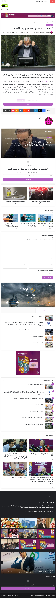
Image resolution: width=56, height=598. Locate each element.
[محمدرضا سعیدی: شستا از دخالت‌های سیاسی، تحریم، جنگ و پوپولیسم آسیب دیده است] (10, 218)
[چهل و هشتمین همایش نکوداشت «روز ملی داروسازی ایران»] (27, 218)
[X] (40, 110)
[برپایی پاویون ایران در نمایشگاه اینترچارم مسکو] (49, 426)
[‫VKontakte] (21, 110)
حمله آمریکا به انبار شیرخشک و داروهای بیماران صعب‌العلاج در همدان (29, 330)
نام (52, 258)
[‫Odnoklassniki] (17, 110)
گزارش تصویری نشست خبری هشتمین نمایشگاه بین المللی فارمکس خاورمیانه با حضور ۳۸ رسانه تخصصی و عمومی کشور (41, 480)
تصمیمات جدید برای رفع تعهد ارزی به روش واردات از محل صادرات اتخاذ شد (45, 225)
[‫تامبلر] (32, 110)
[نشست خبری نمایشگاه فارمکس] (15, 469)
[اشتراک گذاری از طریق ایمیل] (9, 110)
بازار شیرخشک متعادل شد (38, 336)
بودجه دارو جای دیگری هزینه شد (37, 342)
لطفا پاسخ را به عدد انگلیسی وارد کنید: (45, 270)
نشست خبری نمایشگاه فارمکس (17, 477)
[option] (28, 143)
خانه (51, 22)
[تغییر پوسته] (4, 10)
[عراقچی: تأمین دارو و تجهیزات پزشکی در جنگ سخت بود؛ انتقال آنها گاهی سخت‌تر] (46, 523)
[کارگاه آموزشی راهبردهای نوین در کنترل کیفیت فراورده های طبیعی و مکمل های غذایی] (28, 544)
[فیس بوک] (44, 110)
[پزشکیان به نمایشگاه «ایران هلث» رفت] (49, 318)
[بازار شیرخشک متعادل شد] (49, 338)
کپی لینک (21, 100)
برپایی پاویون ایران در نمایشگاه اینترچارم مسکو (34, 424)
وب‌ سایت (25, 264)
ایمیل (51, 264)
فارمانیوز (48, 32)
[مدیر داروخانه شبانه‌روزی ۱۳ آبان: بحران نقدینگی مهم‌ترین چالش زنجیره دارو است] (10, 523)
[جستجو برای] (2, 10)
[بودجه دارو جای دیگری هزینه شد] (49, 344)
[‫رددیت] (25, 110)
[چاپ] (5, 110)
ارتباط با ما (3, 595)
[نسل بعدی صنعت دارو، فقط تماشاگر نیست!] (46, 544)
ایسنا (33, 82)
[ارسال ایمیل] (46, 32)
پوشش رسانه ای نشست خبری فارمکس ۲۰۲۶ (41, 455)
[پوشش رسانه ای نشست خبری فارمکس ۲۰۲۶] (41, 445)
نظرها (10, 311)
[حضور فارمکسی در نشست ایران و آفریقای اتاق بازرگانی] (10, 544)
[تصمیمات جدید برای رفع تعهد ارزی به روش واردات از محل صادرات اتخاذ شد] (45, 218)
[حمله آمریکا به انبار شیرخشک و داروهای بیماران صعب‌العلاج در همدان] (49, 332)
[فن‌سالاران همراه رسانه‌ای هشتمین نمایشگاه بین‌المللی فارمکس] (10, 533)
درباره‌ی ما (9, 595)
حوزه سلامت (46, 22)
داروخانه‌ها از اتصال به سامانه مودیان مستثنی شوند (33, 417)
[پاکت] (13, 110)
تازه (27, 311)
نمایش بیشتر (28, 104)
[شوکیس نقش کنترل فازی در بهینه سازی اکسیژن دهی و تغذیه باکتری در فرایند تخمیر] (46, 533)
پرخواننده (45, 311)
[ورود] (7, 10)
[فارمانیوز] (4, 5)
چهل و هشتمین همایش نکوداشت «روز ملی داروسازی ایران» (28, 224)
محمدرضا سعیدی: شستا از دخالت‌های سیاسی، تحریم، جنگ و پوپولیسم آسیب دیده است (11, 225)
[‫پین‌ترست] (28, 110)
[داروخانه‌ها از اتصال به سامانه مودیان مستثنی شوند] (49, 419)
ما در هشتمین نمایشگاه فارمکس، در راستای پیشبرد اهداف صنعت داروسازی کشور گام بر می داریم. (15, 456)
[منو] (54, 10)
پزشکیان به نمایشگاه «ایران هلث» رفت (36, 316)
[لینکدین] (36, 110)
